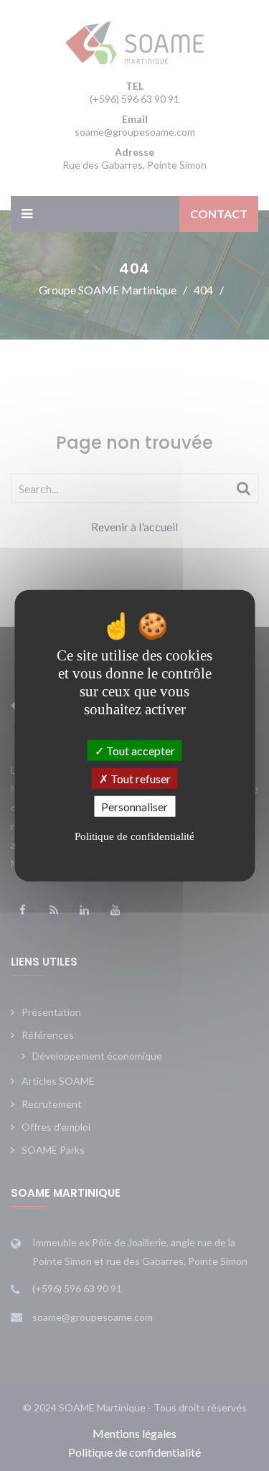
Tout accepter (139, 750)
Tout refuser (139, 778)
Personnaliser (134, 806)
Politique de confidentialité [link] (134, 836)
